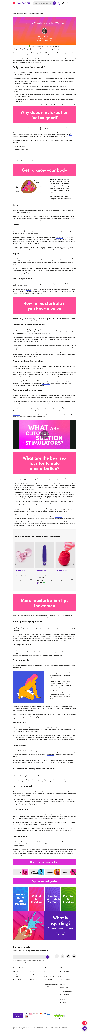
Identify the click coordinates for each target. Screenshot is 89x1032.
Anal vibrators (16, 414)
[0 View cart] (70, 3)
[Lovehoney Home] (21, 3)
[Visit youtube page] (74, 956)
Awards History (64, 974)
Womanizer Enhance (49, 487)
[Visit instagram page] (68, 956)
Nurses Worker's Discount (50, 982)
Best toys (51, 49)
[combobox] (44, 3)
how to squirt (33, 824)
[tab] (21, 986)
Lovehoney (45, 8)
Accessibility (63, 1002)
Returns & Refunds (17, 979)
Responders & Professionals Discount (51, 985)
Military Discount (48, 979)
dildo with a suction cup (39, 714)
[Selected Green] (23, 583)
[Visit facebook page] (57, 956)
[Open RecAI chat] (84, 1023)
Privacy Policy (63, 982)
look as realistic (47, 515)
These (26, 508)
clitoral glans (59, 237)
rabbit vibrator (46, 383)
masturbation (28, 55)
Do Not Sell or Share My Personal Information (67, 990)
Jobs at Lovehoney (64, 976)
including (15, 142)
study (70, 134)
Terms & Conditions (65, 979)
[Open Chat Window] (84, 1028)
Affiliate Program (64, 994)
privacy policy (25, 962)
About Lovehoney (64, 971)
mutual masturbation (54, 617)
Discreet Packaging (17, 976)
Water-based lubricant (19, 735)
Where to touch (35, 49)
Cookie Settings (64, 987)
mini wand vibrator (39, 708)
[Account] (63, 3)
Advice (18, 13)
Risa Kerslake (48, 37)
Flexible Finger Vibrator (25, 505)
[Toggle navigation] (74, 3)
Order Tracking (16, 982)
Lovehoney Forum (33, 979)
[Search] (54, 3)
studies (64, 332)
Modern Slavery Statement (66, 999)
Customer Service (18, 968)
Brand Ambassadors (65, 997)
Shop (46, 968)
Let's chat (44, 925)
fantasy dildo (58, 516)
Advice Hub (31, 971)
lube (55, 397)
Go (47, 957)
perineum (28, 289)
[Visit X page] (62, 956)
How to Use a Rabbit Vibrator (36, 385)
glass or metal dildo (51, 380)
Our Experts (31, 976)
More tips (57, 49)
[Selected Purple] (17, 583)
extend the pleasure (69, 853)
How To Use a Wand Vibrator (52, 498)
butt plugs (51, 522)
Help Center (16, 971)
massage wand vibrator (19, 830)
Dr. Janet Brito (48, 46)
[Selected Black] (20, 583)
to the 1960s (44, 793)
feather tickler (50, 754)
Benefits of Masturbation (61, 160)
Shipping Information (18, 974)
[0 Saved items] (67, 3)
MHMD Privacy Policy (65, 984)
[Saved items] (31, 580)
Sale (45, 971)
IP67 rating (37, 830)
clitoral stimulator (57, 345)
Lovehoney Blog (32, 974)
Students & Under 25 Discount (51, 976)
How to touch (44, 49)
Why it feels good (25, 49)
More (62, 968)
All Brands (46, 974)
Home (14, 13)
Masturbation (24, 13)
